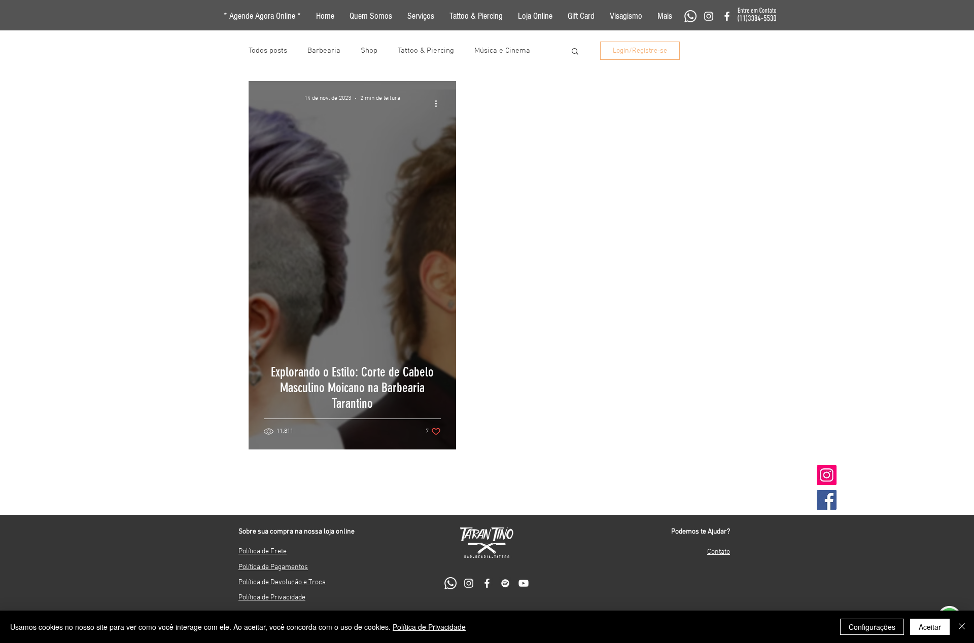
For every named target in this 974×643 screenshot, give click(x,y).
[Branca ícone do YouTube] (523, 583)
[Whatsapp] (690, 16)
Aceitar (930, 627)
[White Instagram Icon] (709, 16)
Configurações (872, 627)
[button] (665, 16)
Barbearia (323, 50)
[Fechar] (962, 627)
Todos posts (268, 50)
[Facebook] (827, 500)
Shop (369, 50)
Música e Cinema (502, 50)
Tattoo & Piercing (426, 50)
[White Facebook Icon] (727, 16)
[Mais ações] (439, 103)
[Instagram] (827, 475)
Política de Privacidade (429, 627)
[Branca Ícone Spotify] (505, 583)
